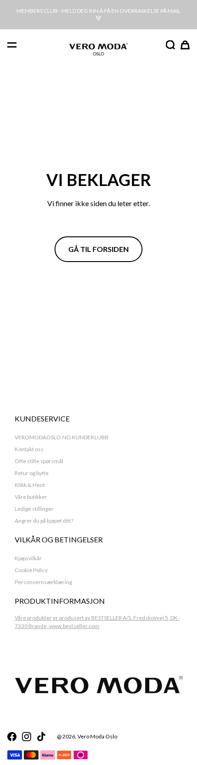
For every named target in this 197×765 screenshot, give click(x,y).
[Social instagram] (26, 736)
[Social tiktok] (41, 736)
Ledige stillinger (34, 508)
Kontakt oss (29, 449)
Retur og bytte (32, 473)
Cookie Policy (31, 570)
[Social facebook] (11, 736)
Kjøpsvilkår (28, 558)
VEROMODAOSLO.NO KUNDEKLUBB (62, 437)
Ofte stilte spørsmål (39, 461)
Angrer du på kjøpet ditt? (44, 520)
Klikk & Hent (30, 484)
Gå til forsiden (98, 249)
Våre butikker (31, 496)
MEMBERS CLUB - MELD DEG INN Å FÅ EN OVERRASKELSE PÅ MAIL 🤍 (98, 14)
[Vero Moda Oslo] (98, 46)
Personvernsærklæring (43, 582)
